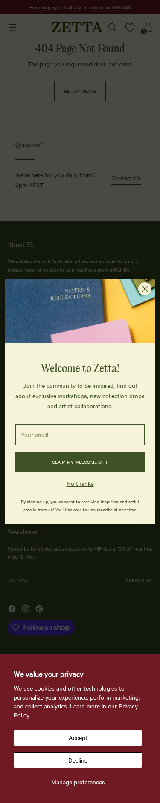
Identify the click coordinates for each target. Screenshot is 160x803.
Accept (78, 737)
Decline (77, 760)
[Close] (144, 288)
